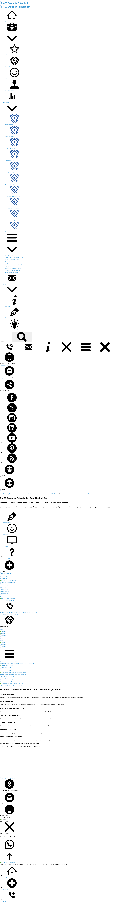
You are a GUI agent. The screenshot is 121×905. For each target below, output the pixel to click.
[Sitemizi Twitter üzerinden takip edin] (12, 412)
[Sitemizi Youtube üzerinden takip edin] (12, 442)
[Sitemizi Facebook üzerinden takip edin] (12, 402)
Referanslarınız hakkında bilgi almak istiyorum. (31, 494)
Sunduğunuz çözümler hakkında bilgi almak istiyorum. (84, 494)
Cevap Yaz (2, 838)
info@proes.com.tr (4, 379)
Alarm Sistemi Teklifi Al (49, 494)
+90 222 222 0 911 (4, 365)
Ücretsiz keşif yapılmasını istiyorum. (9, 494)
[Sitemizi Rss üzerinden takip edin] (12, 462)
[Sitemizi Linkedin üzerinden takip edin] (12, 432)
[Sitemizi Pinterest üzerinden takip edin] (12, 452)
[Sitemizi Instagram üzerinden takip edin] (12, 422)
